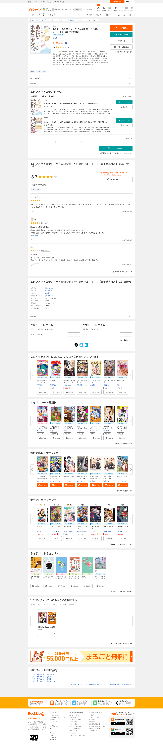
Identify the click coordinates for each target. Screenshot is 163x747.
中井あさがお (94, 431)
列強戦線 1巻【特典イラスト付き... (69, 381)
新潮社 (47, 293)
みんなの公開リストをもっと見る (122, 643)
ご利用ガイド (131, 15)
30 (35, 219)
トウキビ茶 (67, 481)
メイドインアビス (55, 527)
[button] (42, 392)
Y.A (84, 531)
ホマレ (52, 481)
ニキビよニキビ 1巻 (109, 381)
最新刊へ (52, 96)
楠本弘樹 (79, 531)
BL (61, 15)
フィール (74, 481)
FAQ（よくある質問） (76, 726)
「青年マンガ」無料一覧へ (124, 491)
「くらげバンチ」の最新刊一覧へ (122, 444)
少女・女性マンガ (51, 14)
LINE (51, 728)
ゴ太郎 (79, 431)
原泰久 (39, 531)
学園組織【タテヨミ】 (69, 477)
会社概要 (92, 715)
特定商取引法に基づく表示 (97, 726)
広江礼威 (92, 531)
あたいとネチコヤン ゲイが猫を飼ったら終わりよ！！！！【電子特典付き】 (71, 103)
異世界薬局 (67, 526)
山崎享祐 (92, 385)
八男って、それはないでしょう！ (82, 528)
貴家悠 (105, 531)
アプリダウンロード (75, 719)
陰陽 (47, 481)
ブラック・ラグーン (95, 527)
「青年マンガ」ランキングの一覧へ (121, 544)
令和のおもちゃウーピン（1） (42, 381)
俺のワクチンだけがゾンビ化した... (82, 428)
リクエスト (72, 733)
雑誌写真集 (107, 14)
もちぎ (55, 38)
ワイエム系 (40, 431)
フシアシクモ (81, 481)
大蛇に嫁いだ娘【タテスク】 (82, 477)
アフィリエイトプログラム (77, 735)
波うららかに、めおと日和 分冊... (95, 478)
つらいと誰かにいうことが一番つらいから (100, 578)
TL (70, 15)
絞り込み (49, 9)
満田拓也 (53, 385)
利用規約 (92, 722)
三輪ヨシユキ (121, 531)
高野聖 (66, 531)
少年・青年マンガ (42, 14)
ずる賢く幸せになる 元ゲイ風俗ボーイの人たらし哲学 (74, 579)
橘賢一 (110, 531)
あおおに (58, 481)
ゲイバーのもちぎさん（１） (61, 578)
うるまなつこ (68, 385)
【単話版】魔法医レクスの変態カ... (122, 428)
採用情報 (92, 719)
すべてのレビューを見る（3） (123, 271)
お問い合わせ (73, 731)
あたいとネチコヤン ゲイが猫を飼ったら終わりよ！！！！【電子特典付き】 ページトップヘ (101, 684)
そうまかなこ (87, 385)
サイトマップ (93, 731)
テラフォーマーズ (108, 527)
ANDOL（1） (121, 380)
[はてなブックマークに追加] (86, 346)
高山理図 (71, 531)
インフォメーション (75, 728)
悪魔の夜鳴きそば (35, 578)
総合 (33, 15)
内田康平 (79, 385)
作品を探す (72, 717)
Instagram (53, 733)
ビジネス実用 (98, 14)
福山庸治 (106, 385)
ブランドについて (94, 717)
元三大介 (119, 431)
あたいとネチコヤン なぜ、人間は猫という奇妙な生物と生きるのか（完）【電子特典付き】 (76, 122)
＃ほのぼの (36, 189)
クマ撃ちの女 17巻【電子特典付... (69, 428)
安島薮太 (66, 431)
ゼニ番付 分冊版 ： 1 (95, 381)
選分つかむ (53, 431)
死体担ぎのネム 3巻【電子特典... (56, 427)
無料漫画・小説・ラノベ (57, 717)
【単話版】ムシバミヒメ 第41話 (108, 428)
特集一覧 (53, 719)
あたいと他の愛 (48, 577)
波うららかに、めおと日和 (108, 477)
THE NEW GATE (122, 526)
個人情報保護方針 (94, 724)
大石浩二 (39, 385)
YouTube (53, 737)
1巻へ (44, 96)
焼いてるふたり (122, 476)
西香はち (92, 481)
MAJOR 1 (53, 380)
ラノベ (80, 15)
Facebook (53, 739)
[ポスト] (76, 345)
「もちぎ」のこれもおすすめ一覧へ (121, 591)
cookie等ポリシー (94, 728)
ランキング (53, 722)
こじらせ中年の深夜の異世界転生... (42, 478)
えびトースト (41, 481)
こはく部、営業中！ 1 (82, 381)
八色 (118, 385)
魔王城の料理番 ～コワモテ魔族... (42, 427)
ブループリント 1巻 (96, 427)
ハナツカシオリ (121, 481)
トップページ (54, 715)
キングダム (40, 526)
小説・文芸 (88, 15)
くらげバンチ (49, 296)
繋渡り (84, 577)
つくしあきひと (55, 531)
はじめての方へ (122, 15)
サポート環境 (73, 724)
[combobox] (64, 9)
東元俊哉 (106, 431)
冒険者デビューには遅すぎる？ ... (55, 478)
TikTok (52, 735)
